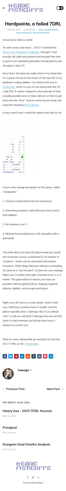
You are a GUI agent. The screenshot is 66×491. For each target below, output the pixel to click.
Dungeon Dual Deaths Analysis (26, 444)
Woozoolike (31, 343)
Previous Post (15, 389)
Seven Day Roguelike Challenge (21, 52)
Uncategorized (41, 33)
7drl (41, 30)
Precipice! (10, 427)
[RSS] (38, 477)
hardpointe (51, 30)
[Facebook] (28, 477)
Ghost (40, 482)
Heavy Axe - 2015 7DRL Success (27, 411)
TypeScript (9, 86)
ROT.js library (31, 104)
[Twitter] (33, 477)
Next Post (54, 389)
